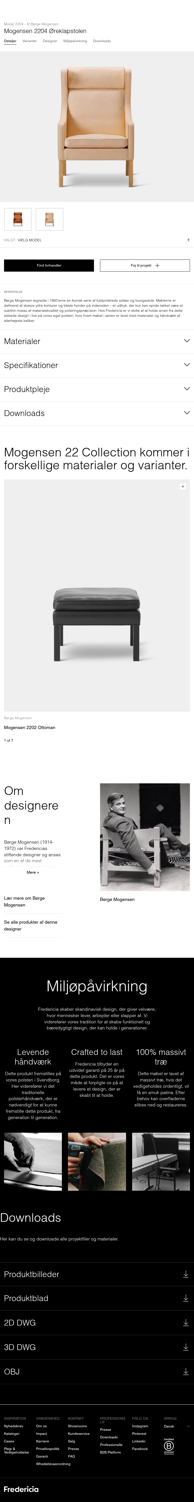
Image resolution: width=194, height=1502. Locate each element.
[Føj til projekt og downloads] (183, 486)
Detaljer (10, 41)
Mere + (33, 872)
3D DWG (20, 1347)
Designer (50, 41)
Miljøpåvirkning (75, 41)
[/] (21, 1490)
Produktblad (26, 1298)
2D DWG (20, 1323)
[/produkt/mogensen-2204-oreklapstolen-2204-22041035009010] (49, 219)
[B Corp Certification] (177, 1447)
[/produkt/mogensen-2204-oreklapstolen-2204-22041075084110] (18, 219)
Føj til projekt (141, 265)
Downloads (102, 41)
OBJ (12, 1372)
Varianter (29, 41)
